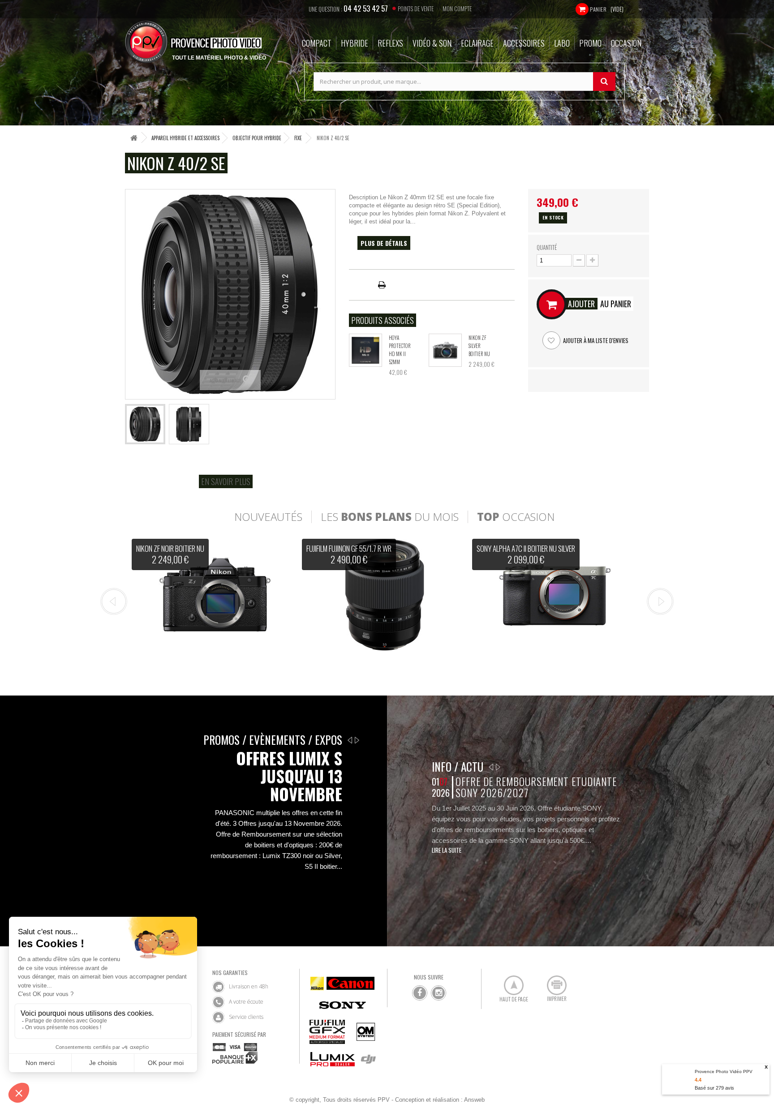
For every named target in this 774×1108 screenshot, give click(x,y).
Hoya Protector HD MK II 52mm (400, 349)
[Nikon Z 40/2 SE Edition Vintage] (145, 424)
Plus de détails (384, 243)
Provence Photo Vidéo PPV (723, 1071)
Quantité (547, 247)
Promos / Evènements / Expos (272, 739)
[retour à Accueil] (133, 137)
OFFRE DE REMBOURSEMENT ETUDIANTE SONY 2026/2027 (536, 787)
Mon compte (457, 8)
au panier (599, 303)
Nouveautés (268, 517)
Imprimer (552, 981)
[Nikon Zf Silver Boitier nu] (445, 350)
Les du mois (390, 517)
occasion (516, 517)
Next (660, 601)
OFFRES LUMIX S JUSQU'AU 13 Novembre (289, 776)
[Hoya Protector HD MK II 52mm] (365, 350)
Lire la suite (446, 850)
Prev (113, 601)
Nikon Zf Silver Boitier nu (479, 345)
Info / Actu (457, 766)
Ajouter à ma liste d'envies (595, 340)
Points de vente (416, 8)
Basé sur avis (714, 1088)
